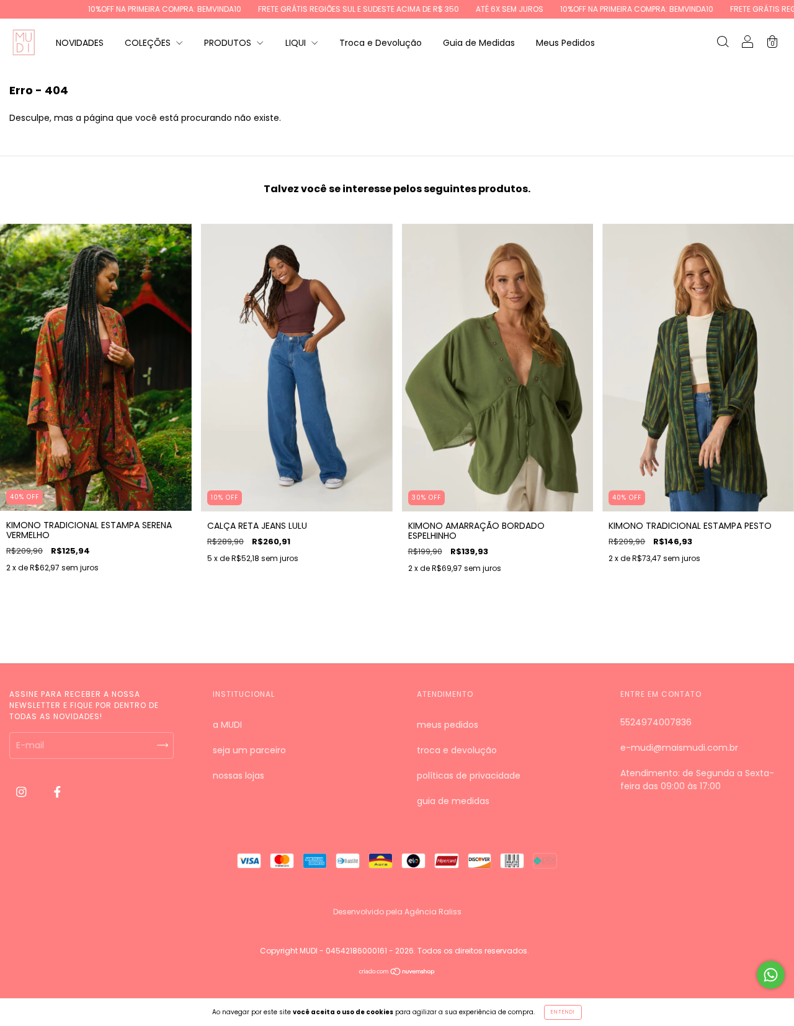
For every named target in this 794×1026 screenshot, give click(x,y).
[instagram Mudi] (22, 792)
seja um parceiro (249, 750)
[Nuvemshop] (397, 972)
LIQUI (296, 43)
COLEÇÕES (149, 43)
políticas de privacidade (468, 775)
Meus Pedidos (565, 43)
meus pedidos (447, 725)
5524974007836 (656, 722)
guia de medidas (453, 801)
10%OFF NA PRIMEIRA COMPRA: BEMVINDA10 (125, 9)
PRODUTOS (229, 43)
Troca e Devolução (380, 43)
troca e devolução (457, 750)
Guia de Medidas (479, 43)
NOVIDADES (80, 43)
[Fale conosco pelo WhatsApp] (771, 975)
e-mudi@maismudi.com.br (679, 747)
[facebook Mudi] (57, 792)
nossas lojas (238, 775)
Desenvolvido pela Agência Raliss (397, 911)
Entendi (563, 1012)
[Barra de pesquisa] (722, 43)
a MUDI (227, 725)
